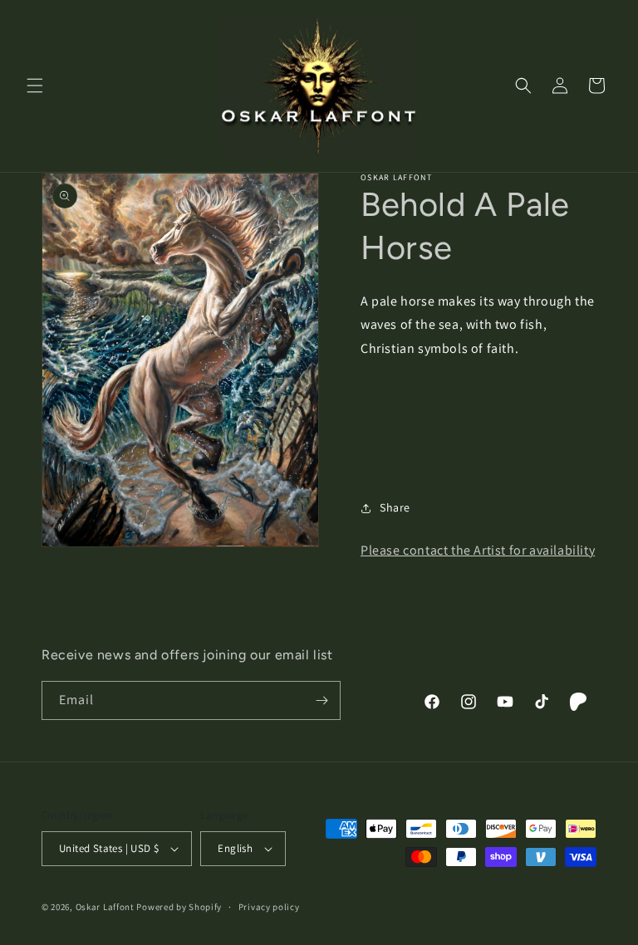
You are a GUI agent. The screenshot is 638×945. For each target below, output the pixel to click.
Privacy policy (269, 907)
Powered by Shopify (179, 907)
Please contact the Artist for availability (478, 550)
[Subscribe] (321, 700)
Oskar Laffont (105, 907)
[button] (35, 85)
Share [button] (395, 507)
